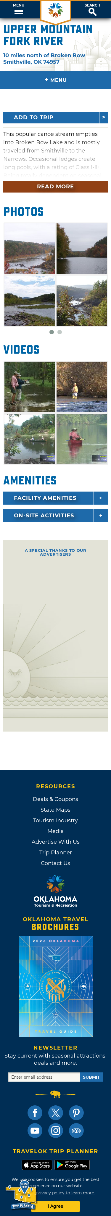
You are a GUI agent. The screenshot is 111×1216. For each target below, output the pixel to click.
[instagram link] (55, 1130)
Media (55, 831)
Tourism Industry (55, 820)
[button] (18, 9)
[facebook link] (35, 1112)
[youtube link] (35, 1130)
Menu (18, 5)
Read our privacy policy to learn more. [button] (55, 1193)
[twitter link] (55, 1112)
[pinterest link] (76, 1112)
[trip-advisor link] (76, 1130)
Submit (91, 1077)
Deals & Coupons (55, 799)
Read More (55, 186)
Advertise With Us (56, 842)
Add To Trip (34, 117)
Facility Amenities (45, 498)
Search (92, 5)
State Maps (55, 810)
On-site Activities (44, 515)
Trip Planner (55, 852)
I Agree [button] (55, 1206)
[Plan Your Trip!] (21, 1195)
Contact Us (55, 863)
